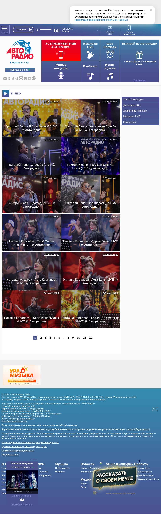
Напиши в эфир (19, 69)
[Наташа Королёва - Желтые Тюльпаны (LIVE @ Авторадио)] (29, 295)
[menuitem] (41, 464)
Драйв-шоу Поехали (135, 111)
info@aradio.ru (37, 408)
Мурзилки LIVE (132, 116)
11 (84, 337)
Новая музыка (62, 468)
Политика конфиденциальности (18, 450)
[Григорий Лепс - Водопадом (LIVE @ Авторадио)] (88, 180)
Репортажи (129, 122)
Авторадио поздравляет (39, 475)
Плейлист (60, 471)
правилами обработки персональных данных (101, 20)
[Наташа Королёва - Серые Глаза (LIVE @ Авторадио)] (88, 219)
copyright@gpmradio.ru (138, 429)
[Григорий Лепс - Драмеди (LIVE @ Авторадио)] (29, 180)
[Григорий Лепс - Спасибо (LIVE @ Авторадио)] (29, 142)
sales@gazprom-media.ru (22, 418)
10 (78, 337)
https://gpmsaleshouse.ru (14, 421)
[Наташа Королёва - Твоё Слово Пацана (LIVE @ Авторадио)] (29, 219)
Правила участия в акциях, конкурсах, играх (24, 446)
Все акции (139, 80)
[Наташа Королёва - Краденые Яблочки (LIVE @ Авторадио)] (88, 295)
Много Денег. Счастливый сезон (141, 62)
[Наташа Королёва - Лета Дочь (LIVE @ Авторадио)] (88, 257)
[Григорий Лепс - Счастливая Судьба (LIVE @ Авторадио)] (88, 104)
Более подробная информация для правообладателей (30, 442)
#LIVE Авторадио (51, 101)
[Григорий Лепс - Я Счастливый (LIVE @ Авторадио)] (29, 104)
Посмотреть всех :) (22, 504)
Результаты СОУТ (11, 454)
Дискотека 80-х (132, 105)
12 (91, 337)
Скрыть (33, 459)
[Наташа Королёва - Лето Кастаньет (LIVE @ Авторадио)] (29, 257)
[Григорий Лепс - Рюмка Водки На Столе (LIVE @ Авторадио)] (88, 142)
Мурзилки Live (34, 468)
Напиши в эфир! (22, 491)
